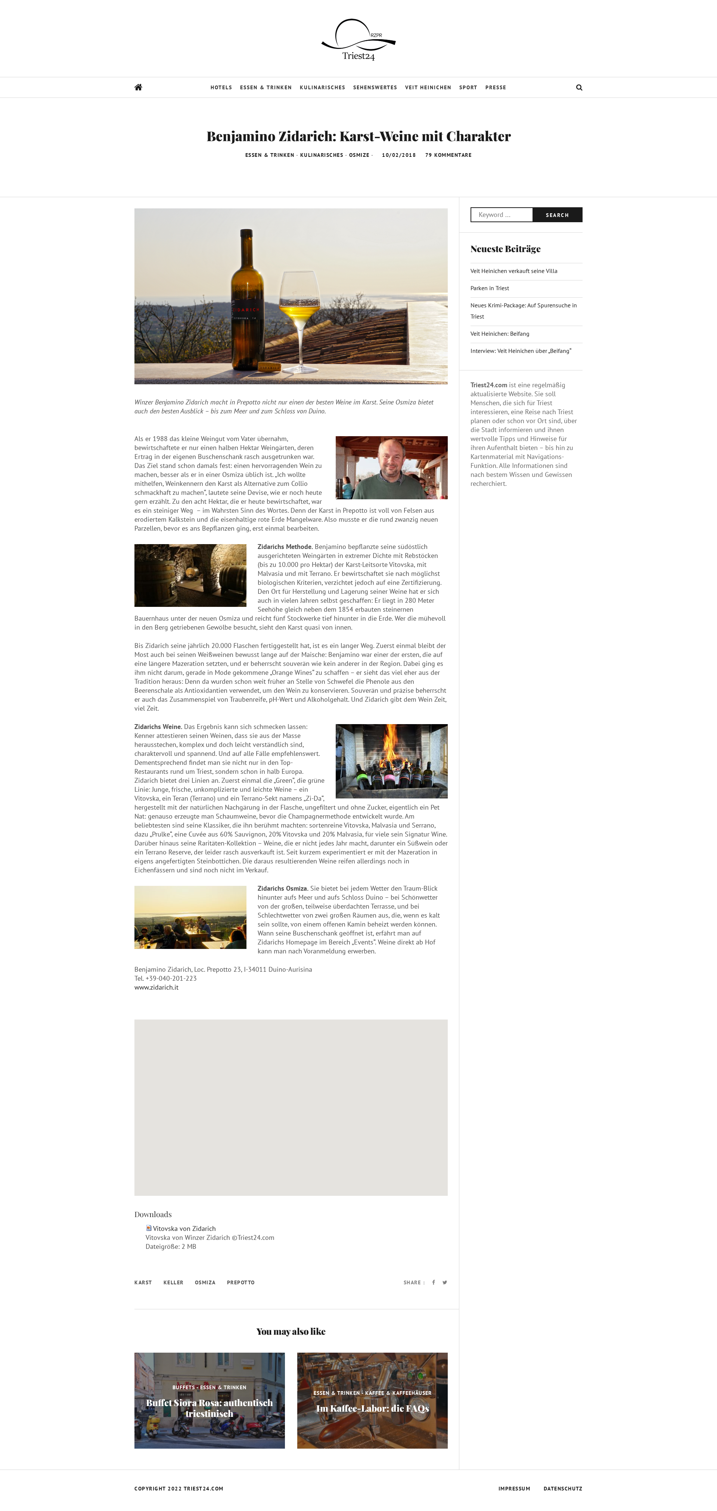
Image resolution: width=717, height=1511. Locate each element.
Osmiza (205, 1282)
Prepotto (241, 1282)
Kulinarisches (322, 87)
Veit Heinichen (428, 87)
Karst (143, 1282)
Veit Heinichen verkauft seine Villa (514, 270)
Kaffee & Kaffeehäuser (398, 1392)
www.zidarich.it (156, 987)
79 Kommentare (448, 155)
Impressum (515, 1488)
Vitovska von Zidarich (184, 1228)
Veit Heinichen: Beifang (500, 333)
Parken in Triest (490, 288)
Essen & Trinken (266, 87)
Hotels (221, 87)
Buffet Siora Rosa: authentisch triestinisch (209, 1407)
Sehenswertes (375, 87)
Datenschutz (563, 1488)
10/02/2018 (400, 155)
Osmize (359, 155)
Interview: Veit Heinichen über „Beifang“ (521, 350)
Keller (174, 1282)
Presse (495, 87)
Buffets (184, 1387)
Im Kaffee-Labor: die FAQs (372, 1408)
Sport (468, 87)
